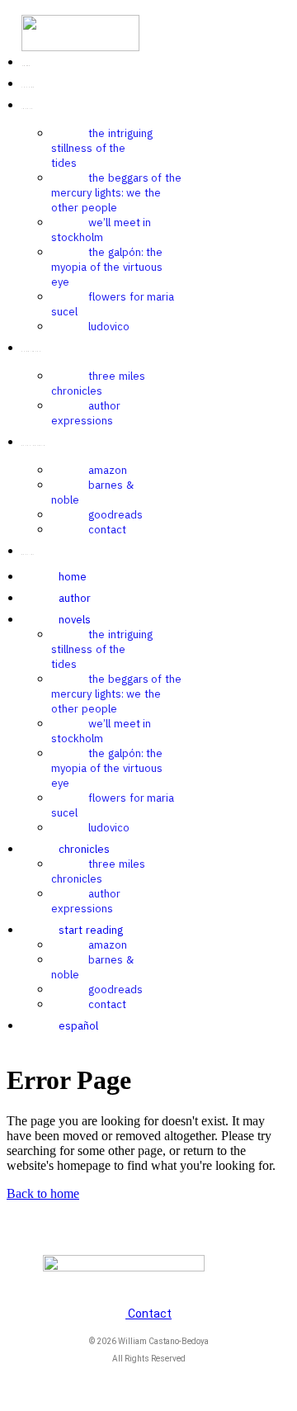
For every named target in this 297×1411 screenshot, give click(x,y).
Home (73, 577)
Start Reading (91, 930)
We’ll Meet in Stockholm (101, 229)
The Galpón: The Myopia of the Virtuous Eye (107, 267)
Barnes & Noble (92, 492)
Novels (75, 620)
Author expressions (85, 413)
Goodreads (115, 515)
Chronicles (84, 849)
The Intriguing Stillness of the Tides (102, 148)
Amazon (107, 470)
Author (75, 598)
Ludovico (109, 327)
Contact (107, 530)
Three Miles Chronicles (98, 383)
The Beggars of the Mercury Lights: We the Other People (116, 193)
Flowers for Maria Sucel (112, 304)
